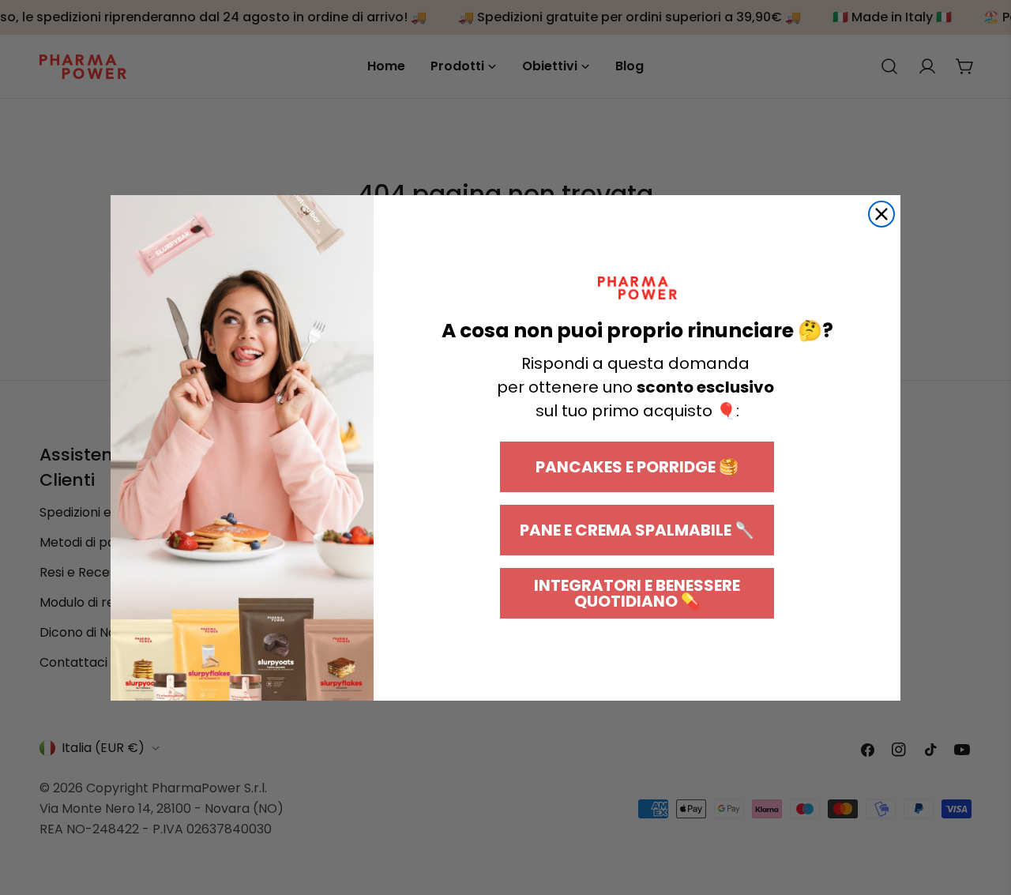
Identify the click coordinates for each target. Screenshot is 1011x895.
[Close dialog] (881, 214)
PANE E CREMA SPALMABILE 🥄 (637, 530)
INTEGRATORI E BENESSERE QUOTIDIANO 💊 (637, 593)
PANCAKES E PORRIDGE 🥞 (637, 467)
